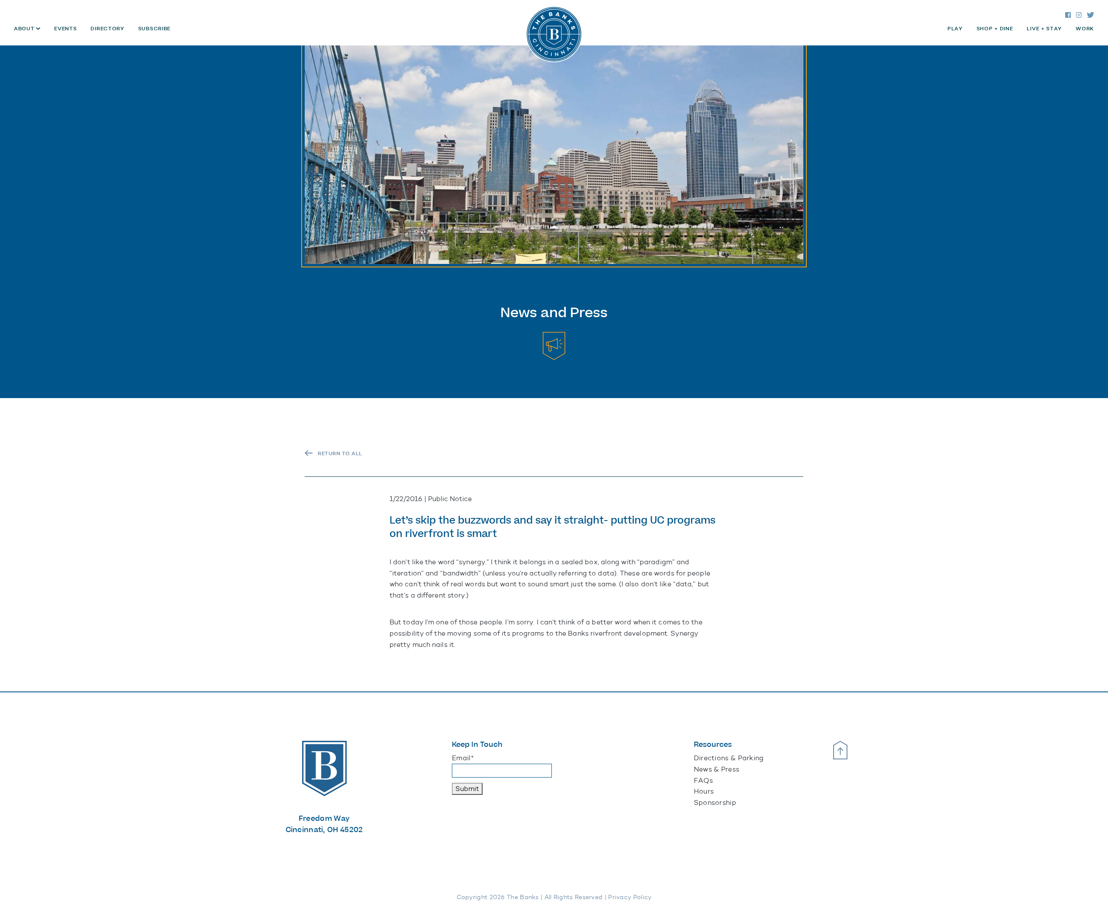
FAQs (703, 780)
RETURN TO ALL (340, 453)
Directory (107, 29)
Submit (467, 788)
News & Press (717, 769)
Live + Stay (1044, 29)
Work (1085, 29)
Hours (704, 791)
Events (65, 29)
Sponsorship (715, 802)
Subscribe (154, 29)
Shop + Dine (994, 29)
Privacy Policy (629, 897)
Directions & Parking (729, 758)
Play (955, 29)
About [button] (25, 29)
